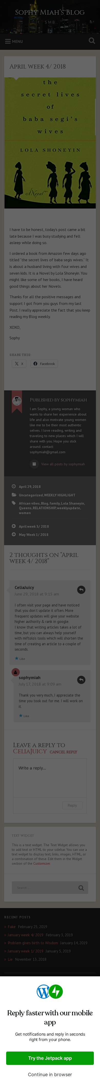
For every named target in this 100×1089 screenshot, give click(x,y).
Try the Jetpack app (50, 1058)
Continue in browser (50, 1074)
